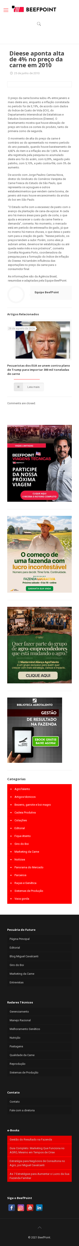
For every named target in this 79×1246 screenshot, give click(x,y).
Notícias (19, 859)
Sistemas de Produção (28, 890)
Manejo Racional (20, 1020)
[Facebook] (11, 1207)
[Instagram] (20, 1207)
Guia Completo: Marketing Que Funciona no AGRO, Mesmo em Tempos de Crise (37, 1150)
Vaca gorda (21, 898)
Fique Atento (22, 836)
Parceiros (20, 875)
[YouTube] (30, 1207)
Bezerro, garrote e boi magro (32, 804)
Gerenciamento (19, 1011)
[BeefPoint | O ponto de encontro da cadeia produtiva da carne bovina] (34, 8)
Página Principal (20, 939)
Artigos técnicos (25, 796)
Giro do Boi (21, 843)
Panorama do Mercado (28, 867)
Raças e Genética (25, 883)
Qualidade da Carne (22, 1055)
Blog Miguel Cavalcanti (24, 956)
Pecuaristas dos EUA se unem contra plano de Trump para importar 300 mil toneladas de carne (38, 370)
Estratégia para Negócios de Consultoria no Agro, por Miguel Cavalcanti (37, 1163)
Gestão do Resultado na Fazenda (31, 1139)
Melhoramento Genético (25, 1029)
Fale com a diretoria (22, 1110)
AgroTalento (22, 789)
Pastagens (16, 1046)
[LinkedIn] (39, 1207)
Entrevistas (16, 982)
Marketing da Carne (26, 851)
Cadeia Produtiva (25, 812)
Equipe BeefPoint (47, 292)
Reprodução (17, 1063)
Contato (15, 1101)
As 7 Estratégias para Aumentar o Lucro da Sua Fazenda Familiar (39, 1176)
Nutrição (15, 1037)
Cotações (20, 820)
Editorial (19, 828)
